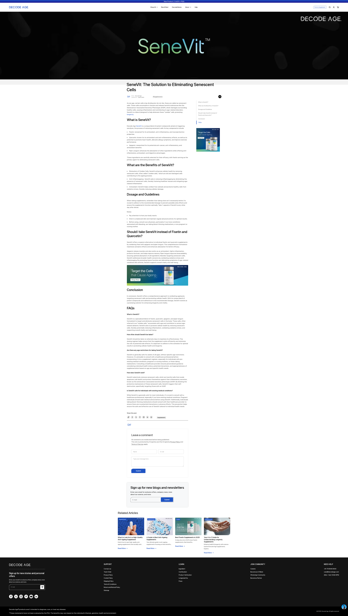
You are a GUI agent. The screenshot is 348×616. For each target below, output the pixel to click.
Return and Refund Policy (112, 587)
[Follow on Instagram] (21, 596)
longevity (130, 114)
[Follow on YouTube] (31, 596)
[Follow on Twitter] (16, 596)
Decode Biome (177, 7)
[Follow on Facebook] (11, 596)
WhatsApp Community (257, 575)
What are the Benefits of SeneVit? (208, 106)
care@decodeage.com (331, 572)
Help (196, 7)
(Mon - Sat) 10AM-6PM (331, 575)
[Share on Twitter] (136, 417)
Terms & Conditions (110, 584)
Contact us (107, 569)
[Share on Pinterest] (139, 417)
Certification (183, 572)
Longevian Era (183, 578)
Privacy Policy (175, 442)
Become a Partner (256, 578)
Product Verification (185, 575)
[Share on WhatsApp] (151, 417)
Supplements (161, 417)
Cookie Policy (108, 578)
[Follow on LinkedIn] (36, 596)
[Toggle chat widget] (344, 606)
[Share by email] (143, 417)
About (187, 7)
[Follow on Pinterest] (26, 596)
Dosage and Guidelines (205, 109)
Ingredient (182, 569)
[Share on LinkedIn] (147, 417)
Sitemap (106, 590)
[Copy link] (128, 417)
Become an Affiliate (256, 572)
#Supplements (157, 97)
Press (180, 581)
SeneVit (139, 126)
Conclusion (201, 119)
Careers (253, 569)
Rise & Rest (164, 7)
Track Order (107, 572)
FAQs (200, 122)
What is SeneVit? (203, 102)
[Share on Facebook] (132, 417)
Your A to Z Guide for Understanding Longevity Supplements (213, 539)
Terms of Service (137, 444)
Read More (122, 548)
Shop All (153, 7)
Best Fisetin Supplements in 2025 (187, 537)
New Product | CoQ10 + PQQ (174, 1)
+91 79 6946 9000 (330, 569)
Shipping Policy (108, 581)
